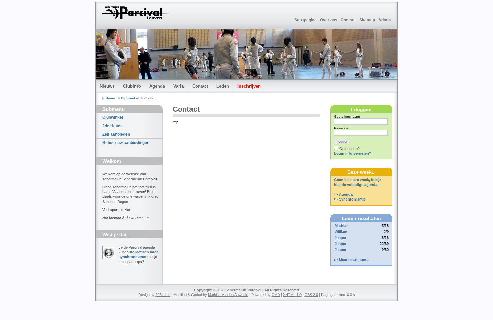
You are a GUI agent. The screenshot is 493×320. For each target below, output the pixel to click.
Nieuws (107, 86)
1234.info (163, 295)
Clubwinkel (130, 98)
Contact (348, 20)
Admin (384, 20)
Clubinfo (132, 86)
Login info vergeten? (352, 153)
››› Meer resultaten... (351, 260)
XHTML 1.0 (292, 295)
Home (110, 98)
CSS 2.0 (311, 295)
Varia (178, 86)
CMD (276, 295)
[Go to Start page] (136, 12)
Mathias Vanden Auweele (228, 295)
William (341, 232)
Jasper (340, 238)
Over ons (328, 20)
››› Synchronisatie (350, 199)
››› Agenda (343, 194)
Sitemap (367, 20)
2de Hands (112, 126)
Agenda (157, 86)
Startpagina (305, 20)
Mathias (341, 226)
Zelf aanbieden (116, 134)
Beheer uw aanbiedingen (125, 142)
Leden (222, 86)
